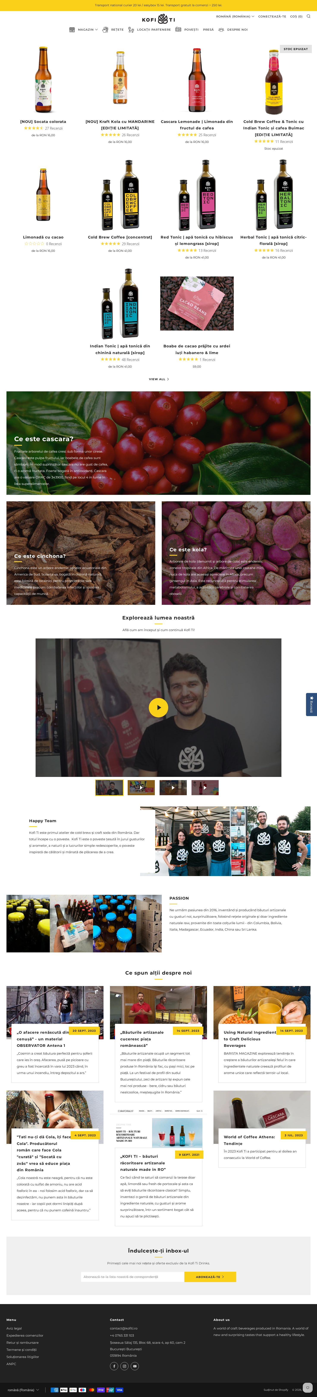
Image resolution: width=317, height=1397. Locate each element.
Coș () (296, 16)
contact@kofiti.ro (123, 1328)
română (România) (233, 16)
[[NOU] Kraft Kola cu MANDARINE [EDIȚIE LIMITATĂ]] (120, 79)
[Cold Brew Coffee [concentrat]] (120, 194)
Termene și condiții (21, 1350)
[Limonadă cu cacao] (43, 194)
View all (157, 379)
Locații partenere (154, 29)
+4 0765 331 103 (122, 1335)
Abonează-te (208, 1277)
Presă (208, 29)
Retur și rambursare (22, 1343)
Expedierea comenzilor (24, 1335)
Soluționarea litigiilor (22, 1357)
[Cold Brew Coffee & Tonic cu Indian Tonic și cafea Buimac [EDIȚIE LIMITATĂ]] (274, 79)
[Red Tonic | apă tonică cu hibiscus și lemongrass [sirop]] (197, 194)
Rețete (117, 29)
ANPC (11, 1364)
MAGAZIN (86, 29)
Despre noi (237, 29)
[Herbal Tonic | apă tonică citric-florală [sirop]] (274, 194)
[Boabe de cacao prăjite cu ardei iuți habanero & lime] (197, 303)
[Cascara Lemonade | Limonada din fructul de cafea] (197, 79)
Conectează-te (272, 16)
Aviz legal (14, 1328)
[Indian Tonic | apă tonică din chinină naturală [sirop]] (120, 303)
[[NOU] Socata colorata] (43, 79)
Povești (191, 29)
